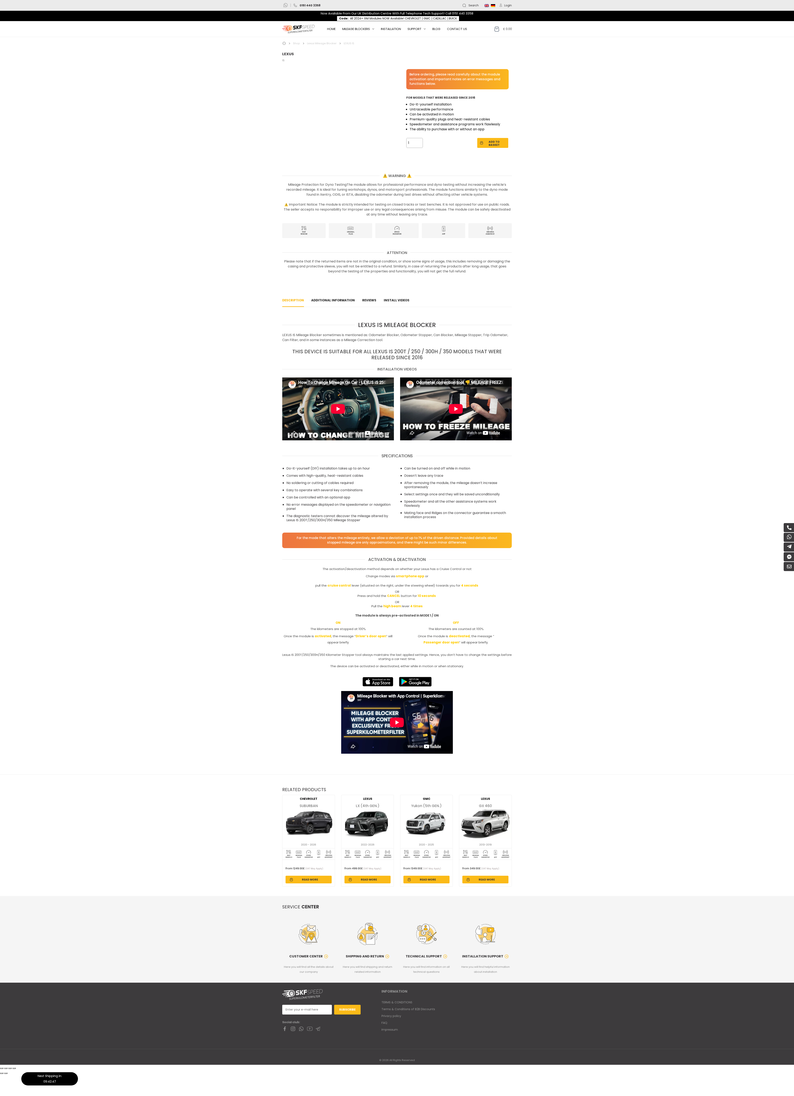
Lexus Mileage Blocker (322, 43)
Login (508, 5)
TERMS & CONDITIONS (396, 1002)
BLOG (436, 29)
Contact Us (457, 29)
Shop (296, 43)
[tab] (293, 300)
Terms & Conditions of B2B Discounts (408, 1009)
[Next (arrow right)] (5, 1073)
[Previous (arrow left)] (1, 1073)
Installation (391, 29)
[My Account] (501, 5)
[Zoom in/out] (14, 1068)
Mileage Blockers (356, 29)
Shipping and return (365, 956)
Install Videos (396, 300)
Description (293, 300)
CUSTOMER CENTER (306, 956)
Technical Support (424, 956)
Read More (310, 880)
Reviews (369, 300)
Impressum (389, 1030)
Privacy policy (391, 1016)
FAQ (384, 1023)
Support (414, 29)
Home (331, 29)
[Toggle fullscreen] (10, 1068)
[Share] (5, 1068)
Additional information (333, 300)
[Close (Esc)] (1, 1068)
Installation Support (482, 956)
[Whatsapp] (285, 5)
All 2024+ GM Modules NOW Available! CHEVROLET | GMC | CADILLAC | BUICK (403, 18)
